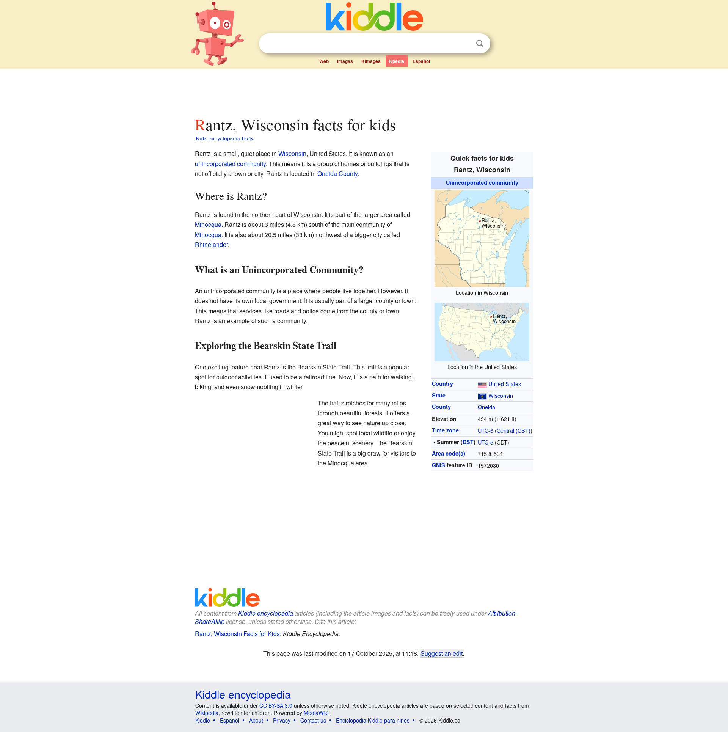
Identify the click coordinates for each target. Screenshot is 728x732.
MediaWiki (316, 712)
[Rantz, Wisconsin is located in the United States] (482, 331)
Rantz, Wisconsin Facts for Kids (237, 633)
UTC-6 (485, 430)
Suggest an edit (441, 653)
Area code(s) (448, 453)
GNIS (438, 465)
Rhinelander (211, 244)
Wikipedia (206, 712)
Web (324, 61)
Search (480, 43)
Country (442, 383)
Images (345, 61)
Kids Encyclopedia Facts (224, 138)
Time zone (445, 430)
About (256, 720)
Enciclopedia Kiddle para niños (373, 720)
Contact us (313, 720)
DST (468, 442)
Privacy (281, 720)
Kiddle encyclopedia (265, 613)
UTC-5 (485, 442)
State (439, 395)
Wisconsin (500, 395)
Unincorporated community (482, 182)
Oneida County (337, 173)
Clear (464, 43)
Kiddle (202, 720)
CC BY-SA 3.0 (275, 705)
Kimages (371, 61)
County (441, 406)
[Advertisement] (363, 91)
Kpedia (396, 61)
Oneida (486, 407)
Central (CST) (513, 430)
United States (504, 384)
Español (421, 61)
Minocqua (208, 224)
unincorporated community (230, 163)
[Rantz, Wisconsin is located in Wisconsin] (482, 237)
